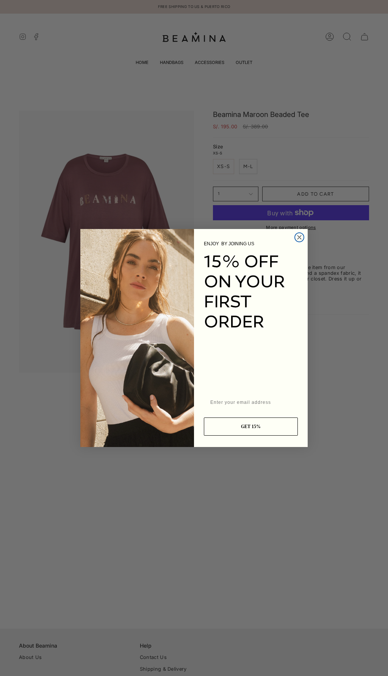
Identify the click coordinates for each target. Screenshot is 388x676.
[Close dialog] (299, 237)
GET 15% (251, 426)
